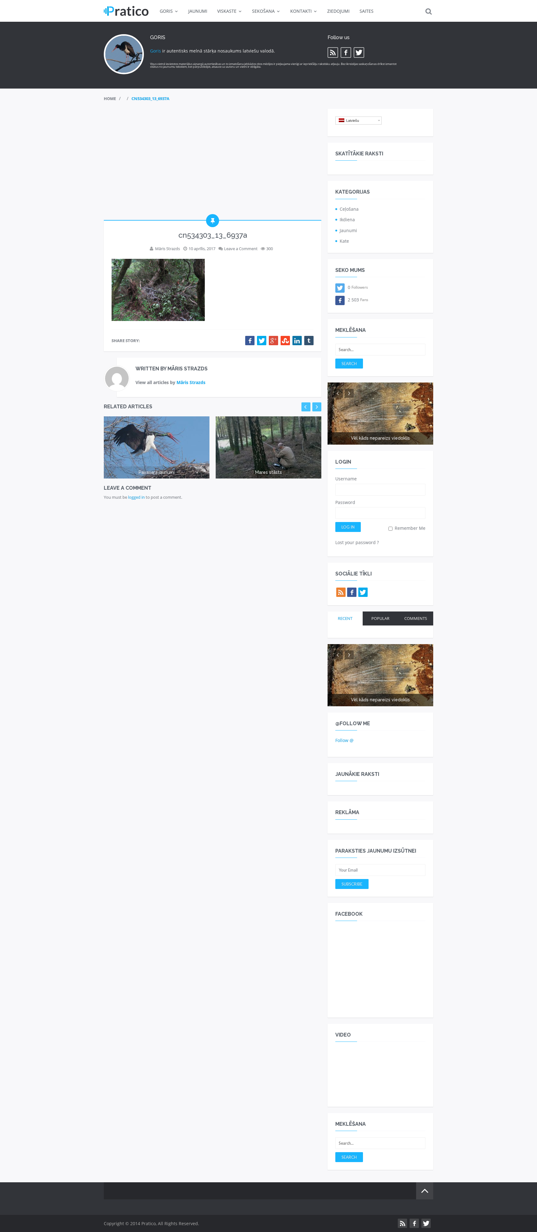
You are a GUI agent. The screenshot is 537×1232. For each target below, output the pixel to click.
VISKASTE (226, 11)
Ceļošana (349, 209)
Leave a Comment (241, 248)
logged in (136, 497)
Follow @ (344, 740)
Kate (344, 241)
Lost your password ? (357, 542)
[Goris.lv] (126, 11)
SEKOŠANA (263, 11)
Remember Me (409, 528)
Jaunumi (348, 230)
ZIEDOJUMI (338, 11)
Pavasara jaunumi (157, 472)
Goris (155, 51)
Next (316, 406)
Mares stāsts (268, 472)
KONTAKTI (301, 11)
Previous (305, 406)
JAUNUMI (197, 11)
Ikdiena (347, 219)
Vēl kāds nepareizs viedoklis (380, 438)
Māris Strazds (167, 248)
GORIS (166, 11)
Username (346, 479)
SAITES (367, 11)
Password (345, 502)
